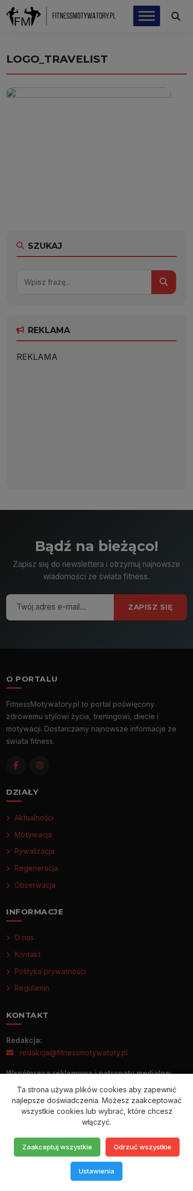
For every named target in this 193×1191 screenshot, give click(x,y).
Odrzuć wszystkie (142, 1147)
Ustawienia (96, 1171)
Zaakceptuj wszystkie (57, 1147)
